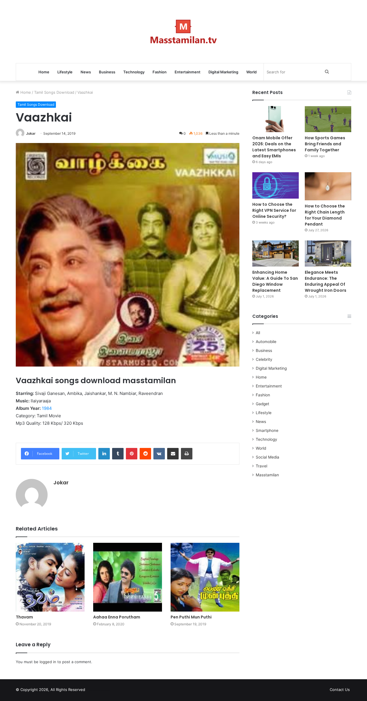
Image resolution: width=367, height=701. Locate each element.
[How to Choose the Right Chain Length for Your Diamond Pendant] (328, 186)
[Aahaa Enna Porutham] (127, 577)
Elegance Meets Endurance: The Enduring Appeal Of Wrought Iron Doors (325, 281)
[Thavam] (50, 577)
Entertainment (187, 72)
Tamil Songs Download (54, 92)
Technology (134, 72)
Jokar (31, 133)
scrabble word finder (93, 690)
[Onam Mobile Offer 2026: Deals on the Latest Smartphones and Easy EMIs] (275, 119)
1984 (47, 408)
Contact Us (340, 689)
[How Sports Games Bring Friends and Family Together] (328, 119)
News (86, 72)
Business (107, 72)
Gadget (262, 404)
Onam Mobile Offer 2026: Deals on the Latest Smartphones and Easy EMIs (274, 147)
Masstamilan (267, 475)
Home (43, 72)
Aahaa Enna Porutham (116, 617)
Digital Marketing (223, 72)
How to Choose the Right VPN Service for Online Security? (274, 210)
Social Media (267, 457)
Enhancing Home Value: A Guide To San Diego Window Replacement (275, 281)
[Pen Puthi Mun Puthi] (205, 577)
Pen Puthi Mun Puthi (191, 617)
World (251, 72)
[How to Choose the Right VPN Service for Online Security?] (275, 185)
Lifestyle (65, 72)
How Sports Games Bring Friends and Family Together (325, 144)
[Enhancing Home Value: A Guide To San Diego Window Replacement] (275, 253)
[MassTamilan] (184, 31)
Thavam (24, 617)
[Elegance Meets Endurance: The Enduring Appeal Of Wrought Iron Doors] (328, 253)
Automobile (266, 341)
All (258, 332)
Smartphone (267, 430)
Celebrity (264, 359)
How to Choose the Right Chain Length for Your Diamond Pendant (325, 215)
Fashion (160, 72)
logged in (48, 661)
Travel (261, 466)
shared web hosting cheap (104, 690)
